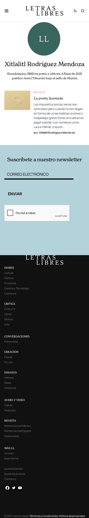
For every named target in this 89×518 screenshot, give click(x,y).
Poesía (8, 357)
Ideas (7, 383)
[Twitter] (13, 488)
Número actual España (17, 431)
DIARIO (9, 267)
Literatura (10, 293)
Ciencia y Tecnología (16, 288)
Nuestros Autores (14, 474)
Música (8, 319)
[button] (8, 10)
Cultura (8, 273)
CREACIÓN (11, 351)
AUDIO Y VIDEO (14, 400)
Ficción (8, 362)
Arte (7, 324)
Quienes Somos (13, 469)
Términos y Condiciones (44, 516)
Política (8, 278)
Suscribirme (11, 458)
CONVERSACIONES (17, 336)
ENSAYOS (10, 372)
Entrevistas (11, 341)
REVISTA (10, 420)
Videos (8, 405)
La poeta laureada (48, 98)
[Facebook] (7, 488)
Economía (10, 283)
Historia (9, 377)
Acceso (8, 453)
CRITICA (9, 303)
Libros (7, 314)
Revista (39, 92)
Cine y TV (9, 309)
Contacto (10, 479)
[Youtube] (20, 488)
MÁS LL (9, 448)
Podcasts (10, 410)
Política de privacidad (72, 516)
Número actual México (17, 426)
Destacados (11, 436)
